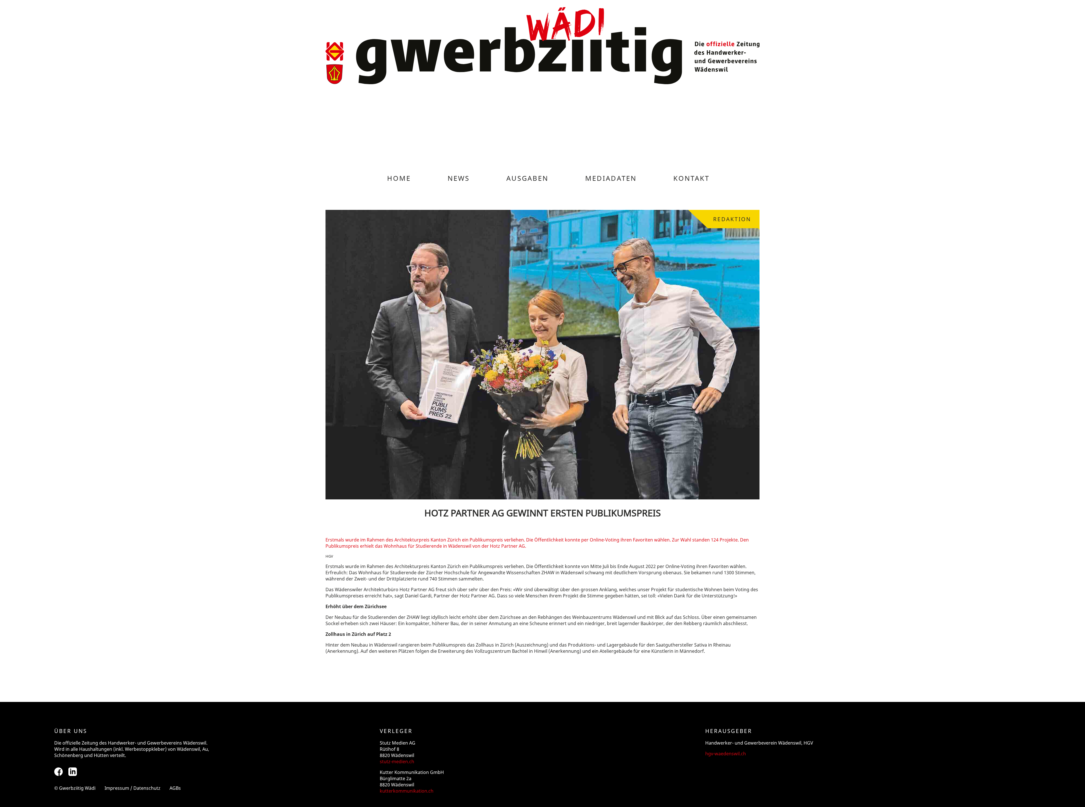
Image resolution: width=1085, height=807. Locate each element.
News (459, 178)
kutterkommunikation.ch (406, 791)
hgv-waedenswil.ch (725, 754)
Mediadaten (611, 178)
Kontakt (691, 178)
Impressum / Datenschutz (132, 788)
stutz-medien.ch (397, 761)
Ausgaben (527, 178)
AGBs (175, 788)
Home (399, 178)
